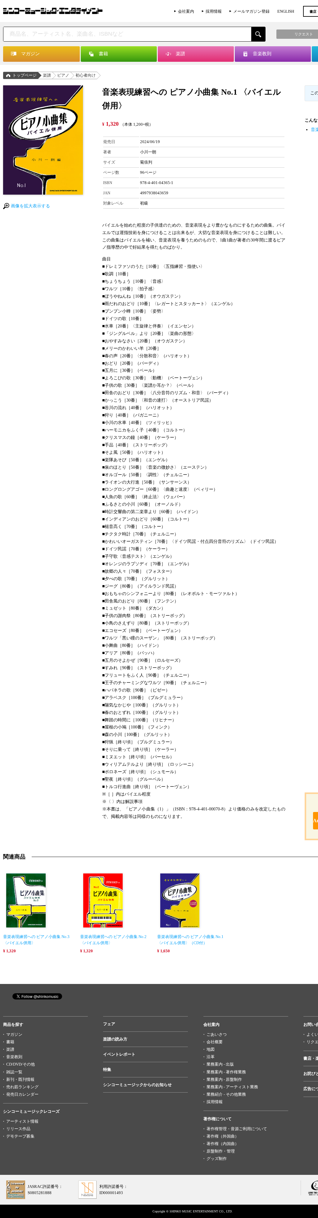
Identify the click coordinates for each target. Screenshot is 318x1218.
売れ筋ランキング (22, 1087)
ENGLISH (285, 11)
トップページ (24, 75)
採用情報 (214, 11)
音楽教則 (14, 1056)
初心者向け (85, 75)
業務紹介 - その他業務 (226, 1094)
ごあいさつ (217, 1034)
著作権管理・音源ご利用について (237, 1128)
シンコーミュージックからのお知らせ (137, 1084)
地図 (211, 1049)
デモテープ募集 (20, 1136)
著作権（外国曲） (223, 1136)
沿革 (211, 1056)
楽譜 (47, 75)
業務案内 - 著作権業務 (226, 1072)
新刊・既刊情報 (20, 1079)
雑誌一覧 (14, 1072)
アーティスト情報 (22, 1121)
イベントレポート (119, 1054)
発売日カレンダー (22, 1094)
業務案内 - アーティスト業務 (232, 1087)
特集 (107, 1069)
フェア (109, 1024)
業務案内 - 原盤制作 (224, 1079)
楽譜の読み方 (115, 1039)
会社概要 (215, 1042)
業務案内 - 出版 (220, 1064)
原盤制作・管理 (221, 1151)
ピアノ (63, 75)
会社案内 (186, 11)
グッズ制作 (217, 1158)
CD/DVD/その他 (20, 1064)
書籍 (10, 1042)
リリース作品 (18, 1128)
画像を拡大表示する (30, 206)
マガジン (14, 1034)
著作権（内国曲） (223, 1143)
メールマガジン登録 (251, 11)
